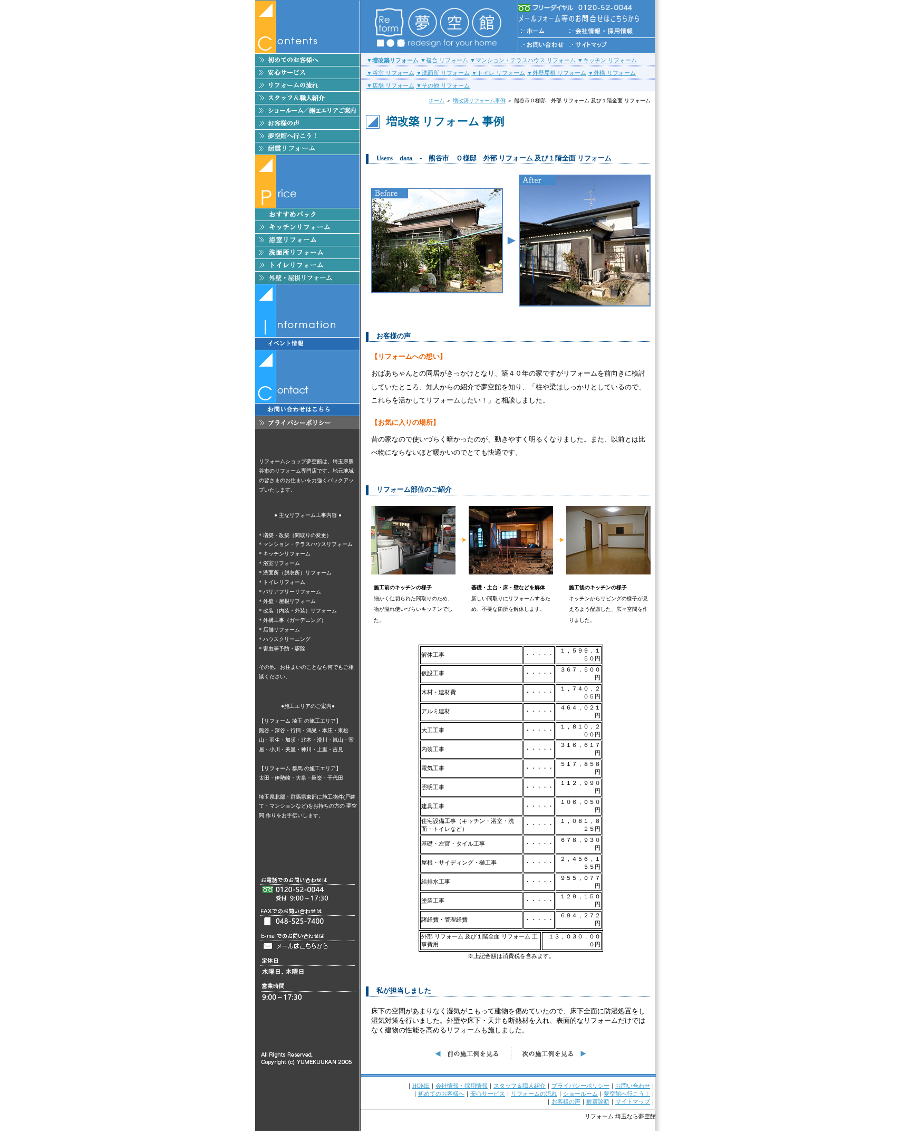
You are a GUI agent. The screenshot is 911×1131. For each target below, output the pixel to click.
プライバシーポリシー (580, 1085)
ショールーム (580, 1093)
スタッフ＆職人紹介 (519, 1085)
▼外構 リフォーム (612, 73)
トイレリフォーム (284, 582)
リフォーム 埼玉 (606, 1116)
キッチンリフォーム (287, 554)
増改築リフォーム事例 (479, 100)
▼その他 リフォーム (443, 85)
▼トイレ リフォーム (498, 73)
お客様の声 (565, 1101)
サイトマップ (632, 1101)
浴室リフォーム (281, 563)
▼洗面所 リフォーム (443, 73)
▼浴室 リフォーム (390, 73)
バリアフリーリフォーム (292, 592)
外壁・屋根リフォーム (289, 601)
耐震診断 (597, 1101)
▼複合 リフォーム (444, 60)
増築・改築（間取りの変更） (297, 535)
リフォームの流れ (534, 1093)
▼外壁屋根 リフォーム (556, 73)
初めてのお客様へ (441, 1093)
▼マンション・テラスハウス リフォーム (523, 60)
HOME (421, 1085)
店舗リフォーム (281, 629)
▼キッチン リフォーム (607, 60)
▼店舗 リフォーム (390, 85)
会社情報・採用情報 (461, 1085)
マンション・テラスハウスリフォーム (308, 544)
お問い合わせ (632, 1085)
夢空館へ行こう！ (627, 1093)
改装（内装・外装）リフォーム (300, 611)
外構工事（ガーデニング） (294, 620)
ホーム (436, 100)
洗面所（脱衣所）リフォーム (297, 573)
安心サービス (487, 1093)
